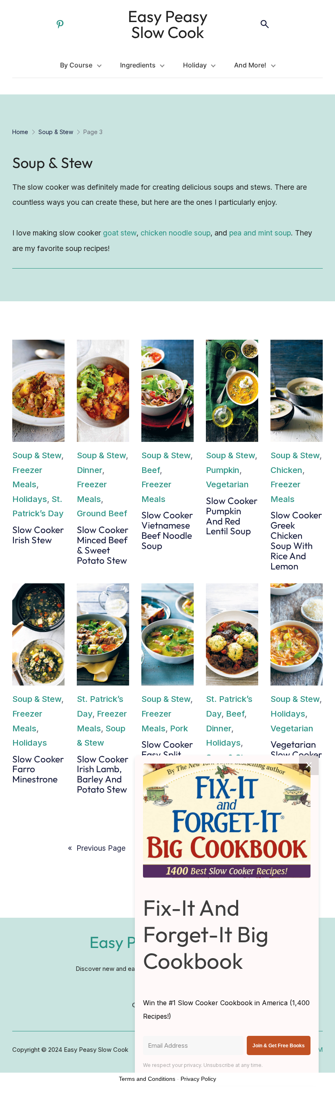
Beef (150, 470)
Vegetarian (227, 484)
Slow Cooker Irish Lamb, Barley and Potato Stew (102, 774)
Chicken (286, 470)
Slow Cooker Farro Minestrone (38, 769)
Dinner (89, 470)
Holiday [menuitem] (195, 65)
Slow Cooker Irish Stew (38, 535)
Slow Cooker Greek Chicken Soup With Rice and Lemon (296, 540)
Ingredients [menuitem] (138, 65)
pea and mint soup (260, 233)
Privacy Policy (198, 1079)
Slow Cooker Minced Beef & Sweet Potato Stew (102, 545)
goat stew (119, 233)
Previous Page (96, 848)
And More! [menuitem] (250, 65)
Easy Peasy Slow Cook (168, 24)
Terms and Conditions (147, 1079)
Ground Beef (102, 513)
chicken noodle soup (175, 233)
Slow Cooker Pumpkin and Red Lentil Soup (231, 516)
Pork (179, 728)
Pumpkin (222, 470)
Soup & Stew (36, 455)
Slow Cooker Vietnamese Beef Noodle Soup (167, 530)
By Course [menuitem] (76, 65)
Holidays (29, 499)
